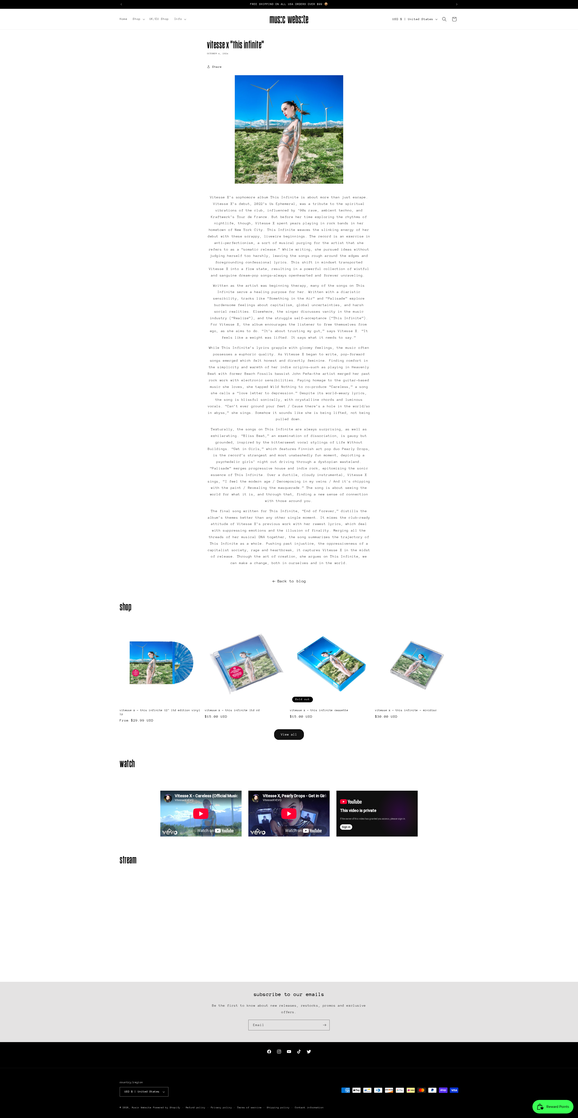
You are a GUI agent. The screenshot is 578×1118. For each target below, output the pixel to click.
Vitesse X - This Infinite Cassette (319, 710)
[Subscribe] (324, 1025)
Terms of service (249, 1107)
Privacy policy (221, 1107)
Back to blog (291, 581)
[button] (138, 19)
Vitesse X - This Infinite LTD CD (232, 710)
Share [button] (217, 66)
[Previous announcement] (121, 4)
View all (289, 734)
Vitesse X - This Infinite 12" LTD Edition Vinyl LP (160, 712)
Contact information (309, 1107)
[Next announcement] (457, 4)
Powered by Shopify (166, 1107)
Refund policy (195, 1107)
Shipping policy (278, 1107)
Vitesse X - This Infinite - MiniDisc (406, 710)
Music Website (141, 1107)
